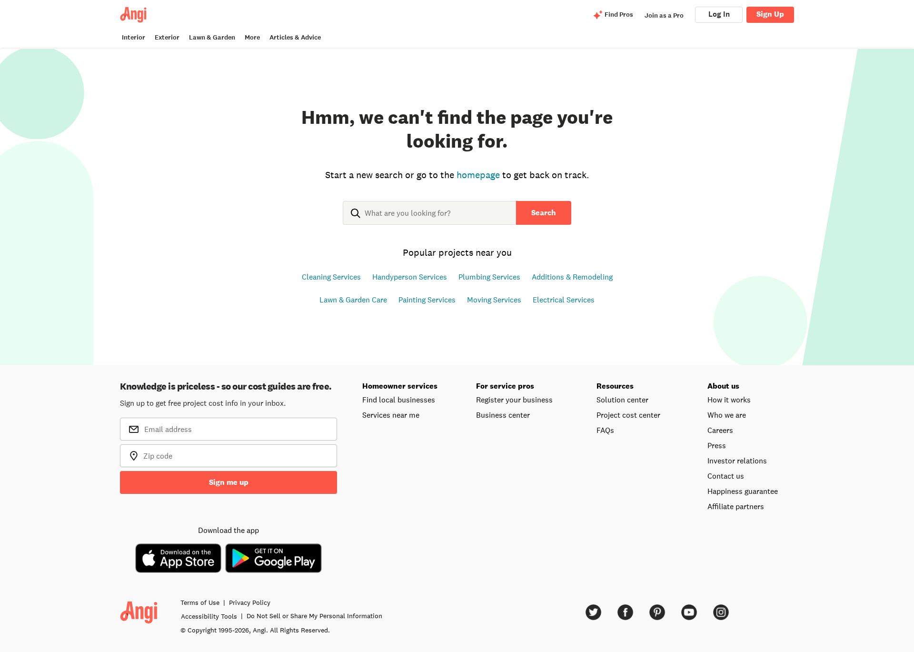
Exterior (167, 37)
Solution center (622, 399)
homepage (478, 175)
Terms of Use (199, 602)
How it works (729, 399)
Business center (503, 415)
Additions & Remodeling (572, 276)
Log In (719, 14)
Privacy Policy (249, 602)
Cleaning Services (331, 276)
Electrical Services (564, 299)
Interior (133, 37)
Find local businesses (398, 399)
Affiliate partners (735, 506)
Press (716, 445)
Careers (720, 430)
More (252, 37)
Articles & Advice (295, 37)
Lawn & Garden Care (353, 299)
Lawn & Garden (212, 37)
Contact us (725, 476)
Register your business (514, 399)
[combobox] (429, 220)
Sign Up (770, 14)
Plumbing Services (489, 276)
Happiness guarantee (742, 491)
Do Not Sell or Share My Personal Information (314, 616)
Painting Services (427, 299)
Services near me (390, 415)
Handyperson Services (409, 276)
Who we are (726, 415)
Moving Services (494, 299)
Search (543, 213)
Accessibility (209, 616)
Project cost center (628, 415)
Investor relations (737, 460)
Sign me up (228, 482)
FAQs (605, 430)
